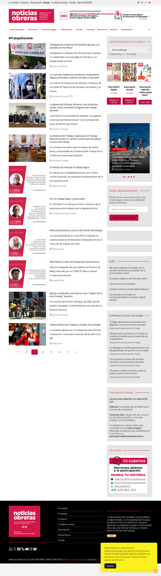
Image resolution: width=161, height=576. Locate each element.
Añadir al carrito (113, 101)
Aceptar (110, 566)
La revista (13, 2)
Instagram (146, 2)
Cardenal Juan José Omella (64, 213)
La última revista (59, 2)
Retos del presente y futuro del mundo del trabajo (76, 230)
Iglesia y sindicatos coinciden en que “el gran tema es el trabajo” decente (76, 294)
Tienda (72, 2)
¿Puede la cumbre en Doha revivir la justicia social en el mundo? (127, 372)
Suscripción (36, 2)
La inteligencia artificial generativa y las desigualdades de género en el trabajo (129, 349)
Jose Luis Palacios (60, 66)
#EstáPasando (126, 29)
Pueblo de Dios (66, 29)
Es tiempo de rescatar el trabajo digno (69, 167)
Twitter (142, 2)
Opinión (79, 29)
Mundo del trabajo (17, 29)
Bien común (32, 29)
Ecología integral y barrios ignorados (128, 278)
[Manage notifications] (156, 571)
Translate (131, 54)
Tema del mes (102, 29)
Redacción (57, 343)
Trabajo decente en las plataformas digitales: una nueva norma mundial (127, 323)
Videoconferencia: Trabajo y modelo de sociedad (75, 325)
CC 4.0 (99, 559)
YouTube (149, 2)
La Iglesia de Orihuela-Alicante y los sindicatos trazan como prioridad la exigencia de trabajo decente (74, 107)
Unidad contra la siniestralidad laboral (128, 289)
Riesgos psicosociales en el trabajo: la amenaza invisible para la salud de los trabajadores (128, 336)
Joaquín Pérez (58, 280)
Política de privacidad (75, 559)
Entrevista (91, 29)
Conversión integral (49, 29)
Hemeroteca (64, 535)
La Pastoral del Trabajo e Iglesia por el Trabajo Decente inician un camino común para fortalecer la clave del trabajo (75, 139)
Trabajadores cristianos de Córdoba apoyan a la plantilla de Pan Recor (74, 46)
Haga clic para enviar (124, 217)
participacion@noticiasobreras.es (126, 436)
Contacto (24, 2)
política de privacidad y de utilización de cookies (125, 551)
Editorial (113, 406)
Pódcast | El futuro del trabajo (127, 315)
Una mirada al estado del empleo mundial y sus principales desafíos (126, 360)
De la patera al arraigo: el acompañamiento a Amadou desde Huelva (127, 297)
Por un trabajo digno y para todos (67, 199)
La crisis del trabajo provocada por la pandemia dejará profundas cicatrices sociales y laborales (74, 76)
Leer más (145, 102)
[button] (124, 177)
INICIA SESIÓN (84, 2)
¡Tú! (113, 261)
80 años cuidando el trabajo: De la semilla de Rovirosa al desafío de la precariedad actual (127, 270)
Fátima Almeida (59, 186)
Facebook (138, 2)
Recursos (113, 29)
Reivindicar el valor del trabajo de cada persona (74, 262)
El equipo (62, 513)
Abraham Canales (60, 96)
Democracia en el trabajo (122, 283)
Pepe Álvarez (58, 249)
